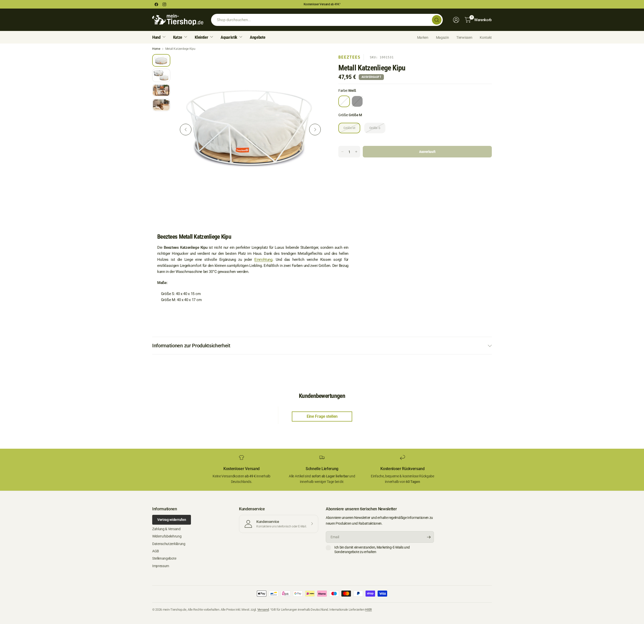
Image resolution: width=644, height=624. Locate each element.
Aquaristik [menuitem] (229, 37)
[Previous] (185, 129)
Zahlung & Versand (166, 529)
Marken (422, 37)
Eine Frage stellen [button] (322, 416)
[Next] (315, 129)
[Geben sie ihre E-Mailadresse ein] (429, 537)
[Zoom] (316, 63)
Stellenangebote (164, 558)
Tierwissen (464, 37)
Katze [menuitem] (177, 37)
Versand (263, 609)
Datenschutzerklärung (168, 544)
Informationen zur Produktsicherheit (191, 346)
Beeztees (349, 57)
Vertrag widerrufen (171, 520)
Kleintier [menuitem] (201, 37)
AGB (155, 551)
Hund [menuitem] (156, 37)
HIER (368, 609)
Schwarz (357, 101)
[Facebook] (156, 4)
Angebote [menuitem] (257, 37)
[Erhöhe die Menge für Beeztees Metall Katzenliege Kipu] (356, 151)
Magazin (442, 37)
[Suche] (436, 20)
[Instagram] (164, 4)
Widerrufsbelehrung (166, 536)
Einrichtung (263, 259)
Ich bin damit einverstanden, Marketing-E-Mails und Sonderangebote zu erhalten (372, 549)
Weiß (344, 101)
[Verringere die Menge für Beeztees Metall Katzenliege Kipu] (342, 151)
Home (156, 48)
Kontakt (486, 37)
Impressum (160, 566)
